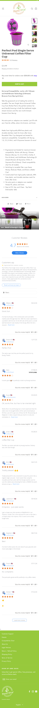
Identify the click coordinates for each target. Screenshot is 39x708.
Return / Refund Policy (9, 651)
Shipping (4, 69)
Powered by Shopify (6, 699)
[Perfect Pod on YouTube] (36, 691)
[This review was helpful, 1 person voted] (32, 362)
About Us (5, 644)
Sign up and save (10, 668)
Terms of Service (7, 658)
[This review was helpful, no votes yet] (32, 332)
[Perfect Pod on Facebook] (29, 691)
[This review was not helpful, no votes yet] (35, 332)
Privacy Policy (6, 661)
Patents (4, 637)
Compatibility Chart (8, 641)
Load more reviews (19, 620)
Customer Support (7, 634)
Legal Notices (6, 647)
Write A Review (19, 253)
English (18, 705)
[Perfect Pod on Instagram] (33, 691)
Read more (11, 325)
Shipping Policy (7, 654)
